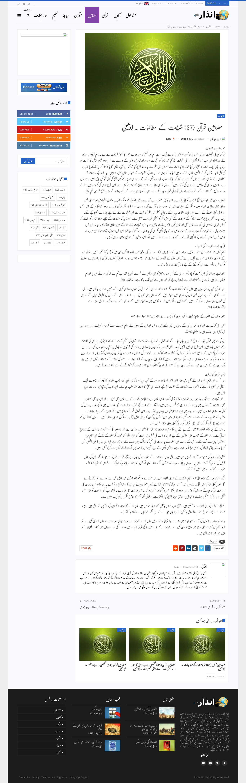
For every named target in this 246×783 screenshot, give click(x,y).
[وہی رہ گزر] (112, 712)
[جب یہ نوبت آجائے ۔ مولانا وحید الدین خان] (167, 729)
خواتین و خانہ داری (39, 205)
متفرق (35, 227)
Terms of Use (186, 3)
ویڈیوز (66, 15)
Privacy (199, 3)
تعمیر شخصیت (58, 205)
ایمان (61, 197)
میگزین (78, 15)
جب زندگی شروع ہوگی (146, 741)
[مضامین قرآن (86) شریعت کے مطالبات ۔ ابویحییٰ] (202, 644)
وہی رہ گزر (97, 708)
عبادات (45, 220)
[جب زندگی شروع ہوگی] (167, 745)
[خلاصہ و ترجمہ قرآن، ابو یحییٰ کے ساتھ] (112, 729)
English (139, 3)
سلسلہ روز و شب (57, 212)
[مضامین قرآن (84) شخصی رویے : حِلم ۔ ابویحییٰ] (102, 644)
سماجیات (40, 212)
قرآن (105, 15)
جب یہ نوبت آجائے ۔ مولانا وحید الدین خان (143, 726)
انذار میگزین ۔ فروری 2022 (213, 607)
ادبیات (47, 190)
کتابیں (116, 15)
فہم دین (30, 220)
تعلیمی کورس (47, 197)
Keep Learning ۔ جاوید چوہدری (94, 607)
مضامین (92, 15)
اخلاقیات (60, 190)
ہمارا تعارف (40, 15)
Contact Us (171, 3)
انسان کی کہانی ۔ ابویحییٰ (146, 708)
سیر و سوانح (59, 220)
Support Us (157, 3)
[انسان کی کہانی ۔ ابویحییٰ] (167, 712)
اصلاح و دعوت (30, 190)
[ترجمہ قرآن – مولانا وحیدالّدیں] (112, 745)
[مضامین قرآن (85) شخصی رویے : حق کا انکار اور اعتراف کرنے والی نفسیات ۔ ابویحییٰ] (152, 644)
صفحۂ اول (131, 15)
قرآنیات (221, 116)
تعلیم (55, 15)
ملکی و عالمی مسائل (44, 235)
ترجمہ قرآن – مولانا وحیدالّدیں (88, 741)
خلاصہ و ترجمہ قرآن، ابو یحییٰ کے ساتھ (87, 726)
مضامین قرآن (213, 541)
